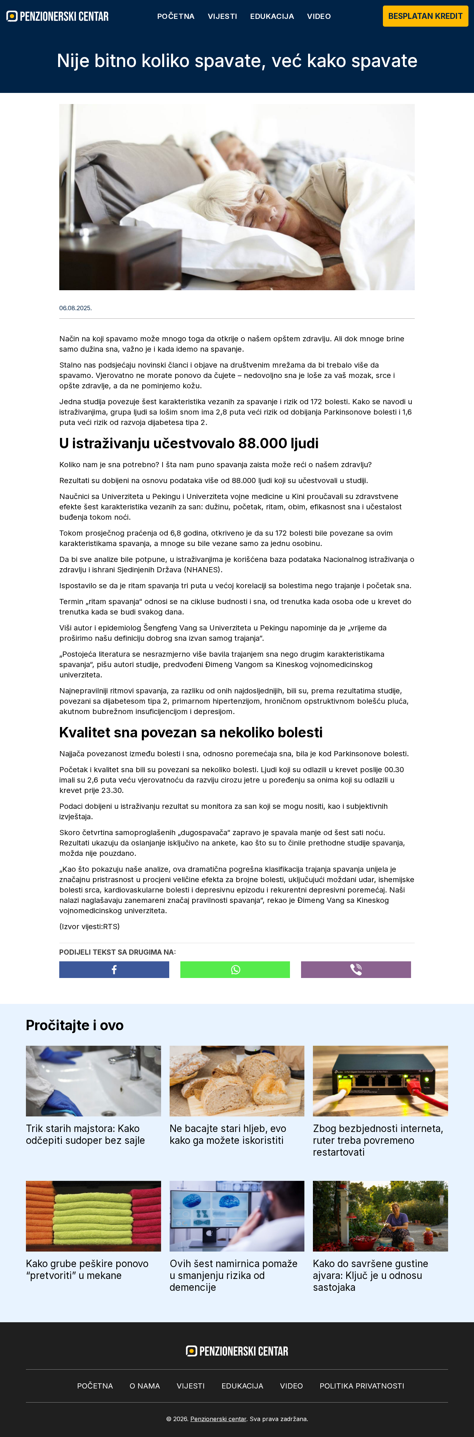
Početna (176, 16)
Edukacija (272, 16)
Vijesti (222, 16)
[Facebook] (114, 969)
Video (319, 16)
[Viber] (356, 969)
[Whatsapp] (235, 969)
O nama (145, 1385)
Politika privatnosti (362, 1385)
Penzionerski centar (218, 1419)
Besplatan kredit (425, 16)
